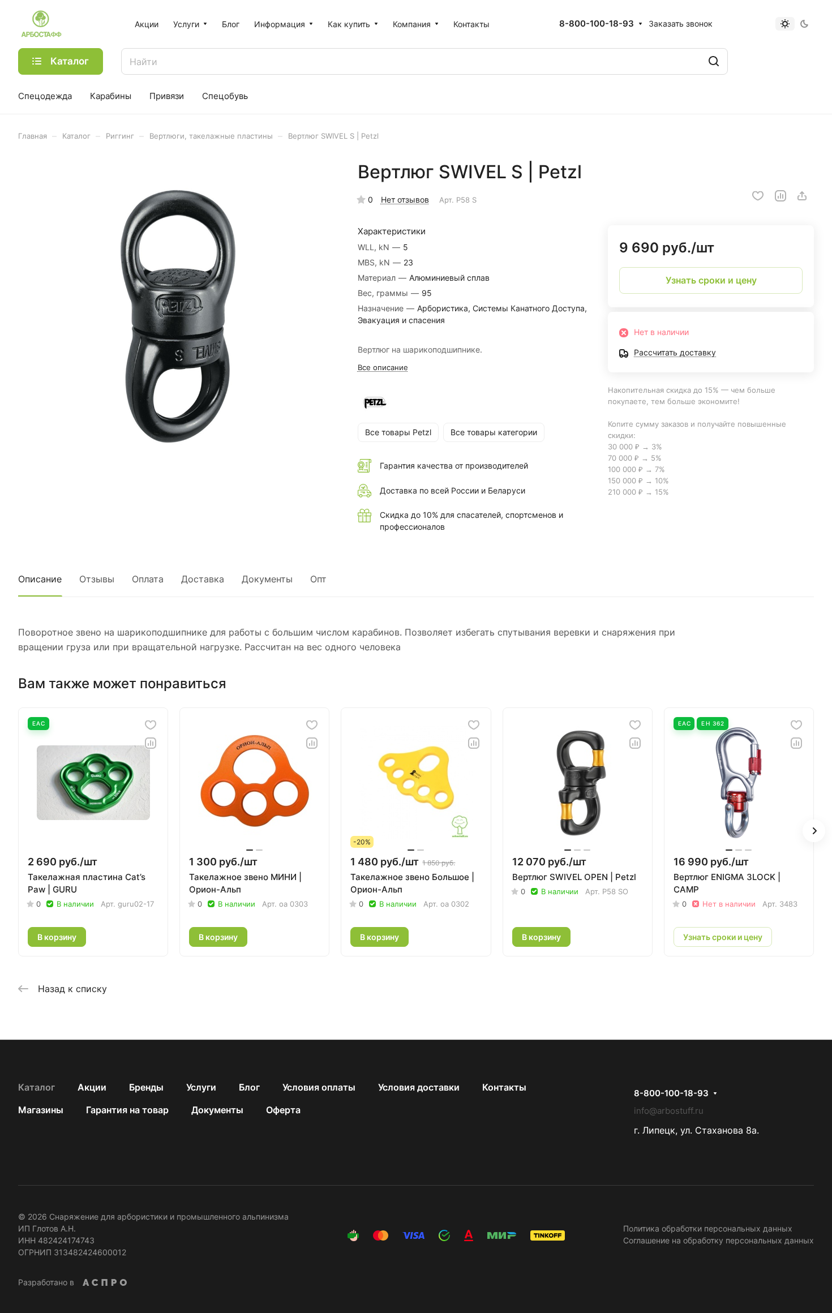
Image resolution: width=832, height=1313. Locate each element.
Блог (249, 1087)
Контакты (504, 1087)
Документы (267, 579)
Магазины (40, 1109)
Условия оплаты (318, 1087)
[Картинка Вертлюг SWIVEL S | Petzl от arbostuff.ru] (176, 319)
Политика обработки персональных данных (707, 1228)
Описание (40, 579)
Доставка (202, 579)
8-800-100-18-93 (596, 24)
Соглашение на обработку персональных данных (718, 1240)
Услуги (201, 1087)
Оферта (283, 1109)
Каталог (36, 1087)
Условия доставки (419, 1087)
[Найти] (714, 61)
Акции (92, 1087)
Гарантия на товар (127, 1109)
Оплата (148, 579)
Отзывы (96, 579)
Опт (318, 579)
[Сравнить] (780, 195)
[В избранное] (758, 195)
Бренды (146, 1087)
